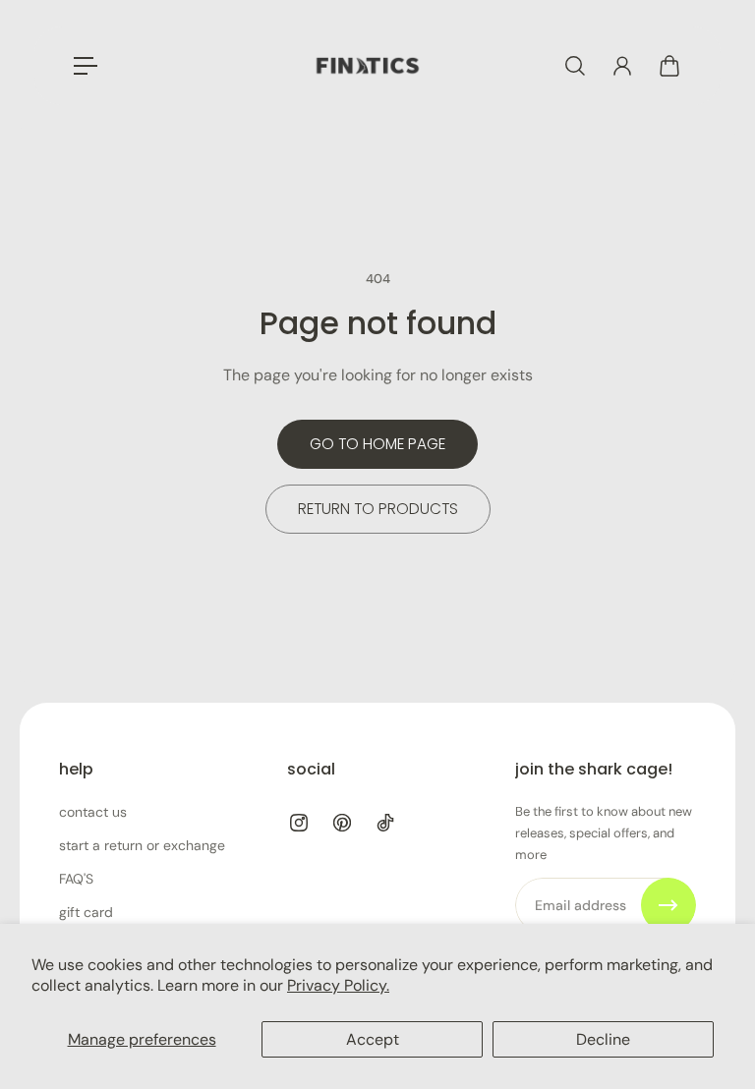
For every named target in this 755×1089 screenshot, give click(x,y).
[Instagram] (298, 822)
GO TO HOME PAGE (377, 443)
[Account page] (622, 65)
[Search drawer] (575, 65)
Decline (603, 1039)
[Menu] (85, 66)
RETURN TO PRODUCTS (378, 508)
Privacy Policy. (338, 985)
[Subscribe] (668, 905)
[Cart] (669, 65)
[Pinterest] (342, 822)
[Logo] (368, 65)
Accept (372, 1039)
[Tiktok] (385, 822)
